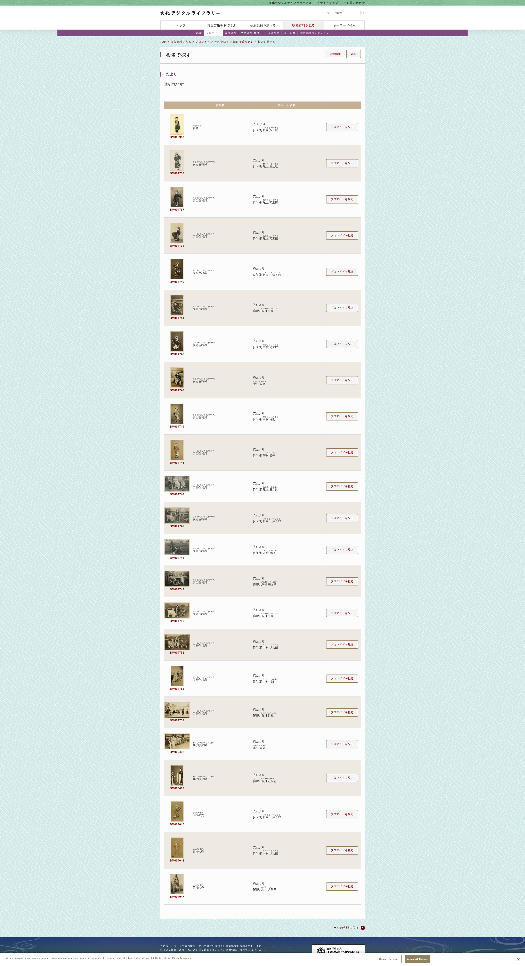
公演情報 (335, 54)
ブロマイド (213, 32)
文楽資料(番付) (251, 32)
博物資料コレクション (314, 32)
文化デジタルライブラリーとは (290, 3)
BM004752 (177, 688)
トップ (181, 25)
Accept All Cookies (417, 959)
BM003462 (177, 752)
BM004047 (177, 896)
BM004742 (177, 354)
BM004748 (177, 557)
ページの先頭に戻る (344, 927)
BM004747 (177, 526)
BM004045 (177, 824)
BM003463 (177, 788)
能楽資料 (231, 32)
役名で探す (221, 41)
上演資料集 (272, 32)
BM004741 (177, 318)
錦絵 (199, 32)
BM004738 (177, 245)
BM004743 (177, 390)
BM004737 (177, 209)
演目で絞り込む (243, 41)
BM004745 (177, 462)
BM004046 (177, 860)
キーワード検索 (344, 25)
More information (181, 958)
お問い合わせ (356, 3)
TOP (163, 41)
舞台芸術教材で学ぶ (222, 25)
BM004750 (177, 621)
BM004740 (177, 281)
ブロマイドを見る (342, 126)
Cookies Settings (388, 959)
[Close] (518, 959)
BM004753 (177, 720)
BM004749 (177, 589)
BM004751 (177, 652)
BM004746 (177, 494)
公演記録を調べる (263, 25)
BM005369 (177, 137)
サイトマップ (329, 3)
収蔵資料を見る (303, 25)
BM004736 (177, 173)
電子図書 (290, 32)
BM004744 (177, 426)
